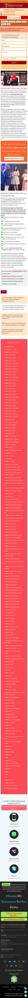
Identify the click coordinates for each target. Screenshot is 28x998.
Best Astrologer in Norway (10, 413)
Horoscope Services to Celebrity (12, 579)
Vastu (6, 777)
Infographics (6, 986)
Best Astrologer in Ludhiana (11, 402)
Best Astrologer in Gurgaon (11, 366)
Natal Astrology (8, 749)
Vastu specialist (8, 711)
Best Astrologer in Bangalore (11, 369)
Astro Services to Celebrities (11, 678)
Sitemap (10, 989)
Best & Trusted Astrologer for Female (13, 490)
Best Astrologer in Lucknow (11, 394)
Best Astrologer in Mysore (10, 391)
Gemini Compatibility (9, 618)
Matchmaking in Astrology (10, 543)
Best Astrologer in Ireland (10, 411)
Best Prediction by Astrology (11, 581)
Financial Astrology (9, 664)
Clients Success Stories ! (14, 914)
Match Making (8, 768)
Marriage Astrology (9, 632)
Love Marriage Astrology (10, 629)
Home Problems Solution (10, 684)
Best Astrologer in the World (11, 352)
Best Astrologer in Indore (10, 405)
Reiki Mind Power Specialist (11, 785)
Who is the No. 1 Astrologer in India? (13, 469)
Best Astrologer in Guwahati (11, 380)
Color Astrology (8, 458)
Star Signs (7, 771)
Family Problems (8, 686)
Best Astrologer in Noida (10, 360)
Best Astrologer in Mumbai (11, 371)
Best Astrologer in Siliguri (10, 385)
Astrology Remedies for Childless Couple (14, 515)
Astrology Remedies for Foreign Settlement (14, 518)
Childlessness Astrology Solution (12, 637)
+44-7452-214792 (9, 14)
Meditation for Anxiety (10, 722)
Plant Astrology (8, 453)
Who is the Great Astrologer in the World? (14, 480)
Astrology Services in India (10, 349)
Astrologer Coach (8, 675)
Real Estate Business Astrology (11, 439)
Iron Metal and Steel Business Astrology (13, 450)
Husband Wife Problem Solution (12, 604)
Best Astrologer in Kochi (10, 383)
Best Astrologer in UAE (10, 430)
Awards (18, 21)
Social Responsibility (14, 919)
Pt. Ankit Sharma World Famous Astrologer (11, 28)
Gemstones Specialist (9, 705)
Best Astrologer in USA (10, 433)
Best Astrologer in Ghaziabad (11, 363)
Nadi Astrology (8, 670)
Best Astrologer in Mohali (10, 357)
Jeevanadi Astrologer (9, 672)
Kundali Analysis (8, 760)
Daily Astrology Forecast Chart (11, 499)
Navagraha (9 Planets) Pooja (11, 626)
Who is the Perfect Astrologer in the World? (14, 488)
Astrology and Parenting (10, 529)
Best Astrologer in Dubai (10, 427)
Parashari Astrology (9, 455)
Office (18, 989)
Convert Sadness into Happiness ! (13, 1)
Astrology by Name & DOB (10, 609)
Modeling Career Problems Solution (13, 719)
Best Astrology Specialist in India (12, 607)
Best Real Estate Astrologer (11, 436)
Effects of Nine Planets (10, 623)
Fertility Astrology (9, 447)
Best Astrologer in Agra (10, 388)
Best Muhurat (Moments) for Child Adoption (14, 658)
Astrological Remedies (10, 346)
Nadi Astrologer (8, 746)
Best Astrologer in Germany (11, 416)
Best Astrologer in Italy (10, 419)
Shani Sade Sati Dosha (9, 714)
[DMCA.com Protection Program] (14, 982)
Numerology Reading (9, 751)
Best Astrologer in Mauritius (11, 422)
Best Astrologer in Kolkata (10, 374)
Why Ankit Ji (4, 21)
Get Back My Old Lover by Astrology (13, 507)
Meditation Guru (8, 725)
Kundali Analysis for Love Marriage (12, 765)
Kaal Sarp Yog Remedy (9, 782)
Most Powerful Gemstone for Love (12, 708)
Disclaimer (13, 986)
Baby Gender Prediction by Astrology (13, 656)
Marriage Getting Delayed (10, 546)
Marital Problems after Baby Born (12, 601)
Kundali (6, 757)
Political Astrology (9, 667)
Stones (6, 774)
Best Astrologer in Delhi (10, 355)
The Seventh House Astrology (11, 532)
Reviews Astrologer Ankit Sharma (12, 697)
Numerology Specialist (10, 702)
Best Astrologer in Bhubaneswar (12, 397)
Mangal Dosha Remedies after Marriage (13, 731)
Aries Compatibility (9, 612)
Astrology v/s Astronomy (10, 526)
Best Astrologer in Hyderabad (11, 377)
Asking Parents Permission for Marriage (13, 535)
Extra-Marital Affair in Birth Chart (12, 558)
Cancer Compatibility (9, 621)
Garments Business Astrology (11, 441)
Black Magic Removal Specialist (11, 788)
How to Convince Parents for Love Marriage (14, 502)
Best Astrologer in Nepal (10, 425)
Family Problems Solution (10, 689)
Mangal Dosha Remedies (10, 728)
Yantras (24, 21)
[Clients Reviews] (25, 995)
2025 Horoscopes (8, 496)
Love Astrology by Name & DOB (12, 681)
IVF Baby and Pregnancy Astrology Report (14, 645)
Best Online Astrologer (10, 461)
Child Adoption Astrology (10, 648)
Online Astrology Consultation (11, 464)
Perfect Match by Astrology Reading (13, 537)
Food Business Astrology (10, 444)
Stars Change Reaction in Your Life (12, 521)
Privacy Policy (21, 986)
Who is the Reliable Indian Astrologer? (13, 477)
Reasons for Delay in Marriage (11, 595)
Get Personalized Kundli (14, 17)
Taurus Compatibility (9, 615)
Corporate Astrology (9, 661)
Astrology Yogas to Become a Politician (13, 587)
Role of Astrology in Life (10, 523)
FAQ (14, 989)
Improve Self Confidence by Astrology (13, 593)
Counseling (12, 21)
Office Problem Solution (10, 733)
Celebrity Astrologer (9, 493)
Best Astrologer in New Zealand (12, 408)
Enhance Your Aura (9, 780)
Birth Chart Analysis (9, 700)
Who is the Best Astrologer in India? (12, 467)
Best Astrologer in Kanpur (10, 399)
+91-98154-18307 (9, 12)
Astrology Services (14, 342)
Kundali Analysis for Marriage (11, 763)
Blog (9, 24)
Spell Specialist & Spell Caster (11, 717)
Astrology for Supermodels (11, 584)
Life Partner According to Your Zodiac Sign (14, 540)
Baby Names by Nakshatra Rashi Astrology (14, 590)
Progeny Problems (9, 635)
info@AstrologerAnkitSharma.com (14, 10)
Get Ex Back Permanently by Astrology (13, 504)
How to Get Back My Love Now (11, 598)
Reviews (3, 24)
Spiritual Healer (8, 754)
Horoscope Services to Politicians (12, 576)
